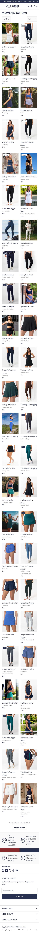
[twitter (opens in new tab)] (10, 870)
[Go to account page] (31, 6)
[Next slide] (36, 1)
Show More (19, 828)
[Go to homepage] (12, 6)
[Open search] (28, 6)
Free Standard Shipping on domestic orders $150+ (19, 1)
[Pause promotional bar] (38, 1)
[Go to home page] (19, 866)
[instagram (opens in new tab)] (3, 870)
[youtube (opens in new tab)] (17, 870)
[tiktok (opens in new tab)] (13, 870)
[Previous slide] (2, 1)
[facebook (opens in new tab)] (6, 870)
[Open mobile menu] (3, 6)
